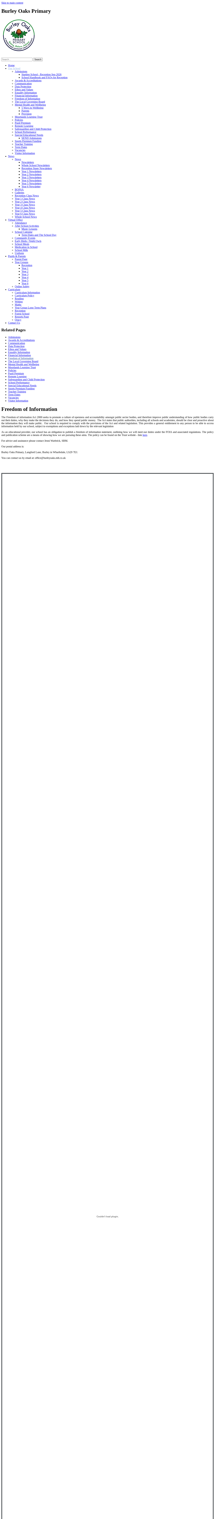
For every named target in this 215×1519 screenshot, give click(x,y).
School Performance (25, 132)
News (11, 156)
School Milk (21, 250)
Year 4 (25, 277)
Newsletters (28, 162)
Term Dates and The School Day (39, 235)
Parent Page (21, 259)
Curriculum (14, 289)
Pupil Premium (23, 122)
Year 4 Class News (25, 207)
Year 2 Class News (25, 201)
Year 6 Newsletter (31, 186)
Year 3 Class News (25, 204)
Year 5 (25, 280)
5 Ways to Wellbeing (33, 107)
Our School (14, 68)
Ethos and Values (24, 89)
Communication (23, 83)
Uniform (19, 253)
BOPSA (19, 189)
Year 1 (25, 268)
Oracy (18, 319)
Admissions (21, 71)
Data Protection (23, 86)
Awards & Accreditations (28, 80)
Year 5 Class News (25, 210)
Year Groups (21, 262)
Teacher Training (24, 144)
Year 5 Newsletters (31, 183)
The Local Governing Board (30, 101)
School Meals (22, 244)
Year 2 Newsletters (31, 174)
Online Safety (22, 286)
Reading (19, 298)
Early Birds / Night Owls (28, 241)
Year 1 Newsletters (31, 171)
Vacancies (20, 150)
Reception (27, 265)
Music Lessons (29, 228)
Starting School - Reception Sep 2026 (41, 74)
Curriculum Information (27, 292)
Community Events (25, 238)
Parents (25, 110)
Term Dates (21, 147)
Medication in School (26, 247)
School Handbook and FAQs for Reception (45, 77)
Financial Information (26, 95)
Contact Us (14, 322)
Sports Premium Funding (28, 141)
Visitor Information (25, 153)
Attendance (21, 222)
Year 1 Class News (25, 198)
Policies (19, 119)
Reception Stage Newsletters (37, 168)
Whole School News (26, 216)
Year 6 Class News (25, 213)
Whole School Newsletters (36, 165)
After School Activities (27, 225)
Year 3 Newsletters (31, 177)
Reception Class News (27, 195)
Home (11, 65)
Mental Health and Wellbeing (30, 104)
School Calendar (23, 232)
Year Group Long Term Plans (30, 307)
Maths (18, 304)
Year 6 (25, 283)
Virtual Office (15, 219)
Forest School (22, 313)
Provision (27, 113)
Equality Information (26, 92)
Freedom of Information (27, 98)
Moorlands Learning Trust (28, 116)
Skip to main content (12, 2)
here (145, 435)
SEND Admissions (32, 138)
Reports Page (22, 316)
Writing (19, 301)
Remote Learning (24, 126)
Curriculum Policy (24, 295)
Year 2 (25, 271)
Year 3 (25, 274)
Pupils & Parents (17, 256)
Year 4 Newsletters (31, 180)
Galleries (19, 192)
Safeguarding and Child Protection (33, 129)
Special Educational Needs (29, 135)
